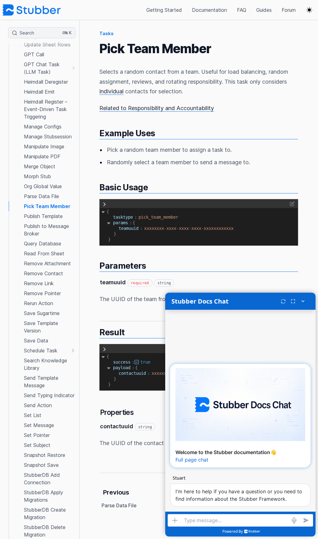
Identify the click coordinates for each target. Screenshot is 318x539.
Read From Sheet (44, 253)
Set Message (39, 425)
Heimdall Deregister (46, 82)
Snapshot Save (41, 465)
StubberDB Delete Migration (45, 531)
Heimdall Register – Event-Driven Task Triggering (45, 109)
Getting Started (164, 10)
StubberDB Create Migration (45, 513)
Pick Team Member (47, 206)
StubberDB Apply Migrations (43, 496)
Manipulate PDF (42, 156)
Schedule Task (40, 350)
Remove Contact (43, 273)
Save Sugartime (42, 313)
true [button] (145, 362)
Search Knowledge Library (45, 364)
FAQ (241, 10)
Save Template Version (41, 327)
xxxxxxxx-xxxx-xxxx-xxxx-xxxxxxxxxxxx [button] (189, 228)
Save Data (36, 340)
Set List (32, 415)
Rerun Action (38, 303)
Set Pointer (37, 435)
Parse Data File (41, 196)
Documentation (209, 10)
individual (111, 91)
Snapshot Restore (44, 455)
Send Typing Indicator (49, 395)
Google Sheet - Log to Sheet (46, 23)
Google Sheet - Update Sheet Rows (47, 41)
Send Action (38, 405)
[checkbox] (136, 362)
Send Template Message (41, 381)
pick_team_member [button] (158, 217)
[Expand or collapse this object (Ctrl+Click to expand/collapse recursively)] (103, 211)
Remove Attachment (47, 263)
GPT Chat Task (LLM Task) (42, 68)
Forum (289, 10)
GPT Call (34, 54)
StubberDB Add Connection (42, 479)
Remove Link (39, 283)
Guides (264, 10)
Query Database (42, 243)
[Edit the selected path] (203, 203)
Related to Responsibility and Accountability (156, 108)
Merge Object (39, 166)
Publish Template (43, 216)
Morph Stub (37, 176)
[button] (42, 23)
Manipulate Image (44, 146)
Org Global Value (43, 186)
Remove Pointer (42, 293)
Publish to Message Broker (46, 230)
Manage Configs (42, 126)
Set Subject (37, 445)
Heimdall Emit (39, 92)
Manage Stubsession (48, 136)
